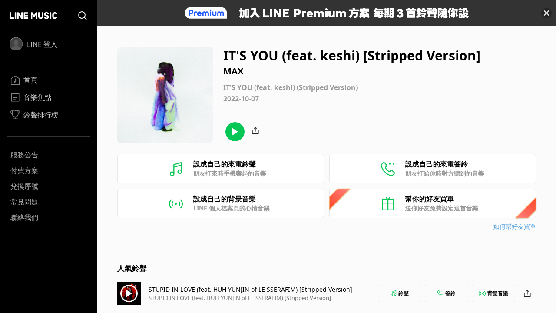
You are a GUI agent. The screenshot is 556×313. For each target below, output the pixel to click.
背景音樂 (497, 293)
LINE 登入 (42, 44)
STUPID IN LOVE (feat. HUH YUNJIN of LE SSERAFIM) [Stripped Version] (250, 289)
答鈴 (450, 293)
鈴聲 (403, 293)
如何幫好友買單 (514, 226)
